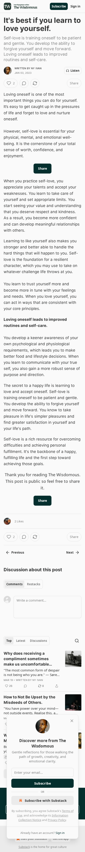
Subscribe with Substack (46, 800)
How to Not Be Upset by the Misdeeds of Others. (29, 700)
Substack (24, 847)
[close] (71, 720)
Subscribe (59, 6)
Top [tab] (9, 641)
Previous (17, 552)
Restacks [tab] (33, 584)
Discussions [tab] (38, 641)
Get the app (61, 839)
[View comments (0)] (24, 83)
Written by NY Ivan (28, 68)
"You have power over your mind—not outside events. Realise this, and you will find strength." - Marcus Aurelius (31, 710)
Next (70, 552)
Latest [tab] (20, 641)
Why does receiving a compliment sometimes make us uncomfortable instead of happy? (26, 659)
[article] (42, 670)
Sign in (75, 6)
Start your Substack (34, 839)
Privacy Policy (57, 820)
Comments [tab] (14, 584)
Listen (75, 71)
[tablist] (23, 584)
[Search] (76, 640)
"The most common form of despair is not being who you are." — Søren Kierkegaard (32, 672)
